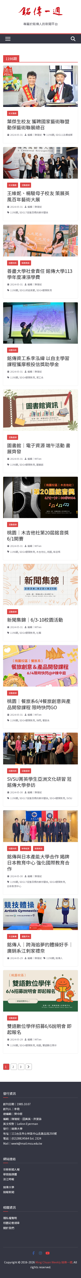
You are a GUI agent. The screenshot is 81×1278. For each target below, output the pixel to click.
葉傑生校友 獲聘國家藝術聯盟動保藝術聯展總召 (38, 124)
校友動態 (13, 113)
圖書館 (39, 464)
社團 (38, 632)
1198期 (50, 134)
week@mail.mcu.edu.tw (26, 1143)
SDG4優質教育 (44, 290)
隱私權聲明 (10, 1218)
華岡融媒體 (10, 1174)
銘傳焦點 (25, 262)
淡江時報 (8, 1179)
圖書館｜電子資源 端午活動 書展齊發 (38, 448)
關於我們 (8, 1228)
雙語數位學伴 (49, 1045)
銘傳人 (59, 958)
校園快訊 (13, 262)
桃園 (49, 551)
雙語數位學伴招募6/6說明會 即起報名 (39, 1028)
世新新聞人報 (11, 1169)
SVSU (69, 798)
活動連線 (25, 185)
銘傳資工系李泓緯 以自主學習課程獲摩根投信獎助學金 (38, 361)
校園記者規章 (11, 1223)
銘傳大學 (8, 1187)
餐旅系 (46, 720)
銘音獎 (56, 551)
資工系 (39, 377)
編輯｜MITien (34, 458)
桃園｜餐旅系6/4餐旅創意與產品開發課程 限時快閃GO (39, 704)
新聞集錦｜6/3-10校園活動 (35, 619)
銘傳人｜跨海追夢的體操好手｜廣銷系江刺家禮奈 (40, 947)
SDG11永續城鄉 (64, 134)
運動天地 (25, 936)
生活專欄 (13, 936)
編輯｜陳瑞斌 (35, 134)
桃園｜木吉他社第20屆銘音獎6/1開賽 (38, 535)
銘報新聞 (8, 1192)
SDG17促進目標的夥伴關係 (33, 212)
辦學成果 (25, 848)
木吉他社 (41, 551)
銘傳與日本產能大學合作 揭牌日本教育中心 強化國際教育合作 (38, 862)
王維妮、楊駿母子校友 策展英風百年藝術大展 (38, 196)
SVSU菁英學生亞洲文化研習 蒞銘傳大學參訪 (39, 781)
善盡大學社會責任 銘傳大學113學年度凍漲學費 (39, 273)
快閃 (38, 720)
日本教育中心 (14, 886)
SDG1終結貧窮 (27, 290)
